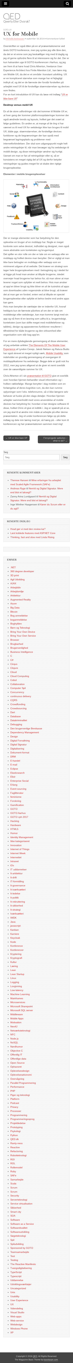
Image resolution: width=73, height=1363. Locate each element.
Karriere (14, 934)
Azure (13, 603)
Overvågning (17, 1078)
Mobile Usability (54, 353)
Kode (13, 942)
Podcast (14, 1103)
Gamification (17, 805)
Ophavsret (16, 1066)
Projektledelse (17, 1123)
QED (12, 16)
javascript (15, 925)
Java (12, 921)
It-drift (13, 877)
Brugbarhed (16, 644)
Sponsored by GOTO (21, 1248)
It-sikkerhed (16, 905)
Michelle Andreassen (15, 38)
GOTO (5, 29)
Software (15, 1219)
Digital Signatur (18, 744)
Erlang (13, 784)
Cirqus (13, 664)
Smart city (15, 1211)
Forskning (15, 801)
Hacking (14, 821)
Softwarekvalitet (18, 1227)
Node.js (14, 1038)
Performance (17, 1086)
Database (15, 716)
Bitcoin (13, 611)
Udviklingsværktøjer (20, 1284)
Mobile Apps (16, 1018)
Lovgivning (16, 986)
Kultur (13, 962)
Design (14, 736)
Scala (13, 1183)
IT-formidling (17, 881)
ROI (12, 1159)
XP (11, 1332)
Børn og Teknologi (20, 627)
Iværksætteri (17, 913)
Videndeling (16, 1308)
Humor (14, 833)
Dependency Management (24, 732)
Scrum (13, 1187)
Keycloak (15, 937)
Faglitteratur (16, 793)
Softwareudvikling (19, 1232)
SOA (12, 1215)
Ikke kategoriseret (20, 841)
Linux (13, 978)
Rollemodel (16, 1167)
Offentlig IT (16, 1054)
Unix (12, 1292)
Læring (14, 966)
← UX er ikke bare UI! (16, 438)
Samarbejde (16, 1179)
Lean (13, 970)
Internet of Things (19, 849)
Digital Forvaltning (20, 740)
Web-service (17, 1320)
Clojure (14, 668)
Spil (12, 1240)
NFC (12, 1034)
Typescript (15, 1276)
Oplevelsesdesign (19, 1070)
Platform (14, 1099)
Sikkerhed (15, 1207)
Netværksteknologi (20, 1030)
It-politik (14, 897)
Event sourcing (18, 788)
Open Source (17, 1062)
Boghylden (16, 623)
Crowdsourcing (18, 708)
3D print (14, 575)
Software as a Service (22, 1224)
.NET (13, 567)
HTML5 (14, 829)
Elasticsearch (17, 772)
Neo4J (13, 1026)
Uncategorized (18, 1288)
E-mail (13, 764)
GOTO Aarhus (18, 813)
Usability (14, 1296)
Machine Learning (20, 994)
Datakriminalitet (18, 720)
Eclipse (14, 768)
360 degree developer (22, 571)
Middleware (16, 1014)
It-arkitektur (16, 873)
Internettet (15, 857)
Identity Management (21, 837)
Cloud (13, 672)
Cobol (13, 680)
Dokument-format (19, 752)
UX (10, 29)
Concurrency (17, 692)
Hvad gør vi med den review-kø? (27, 529)
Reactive (15, 1147)
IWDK (13, 917)
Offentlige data (18, 1058)
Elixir (12, 776)
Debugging (16, 724)
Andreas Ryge (18, 488)
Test (12, 1256)
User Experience (19, 1300)
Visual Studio (17, 1312)
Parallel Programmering (23, 1083)
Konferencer (17, 950)
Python (14, 1135)
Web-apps (15, 1316)
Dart (12, 712)
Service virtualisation (21, 1203)
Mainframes (16, 998)
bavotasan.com (51, 1360)
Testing (14, 1260)
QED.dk (14, 1139)
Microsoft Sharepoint (21, 1006)
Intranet (14, 861)
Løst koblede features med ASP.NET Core (32, 533)
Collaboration (17, 684)
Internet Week (17, 853)
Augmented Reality (20, 599)
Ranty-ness (16, 1143)
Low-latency (16, 990)
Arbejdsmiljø (17, 591)
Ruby (13, 1171)
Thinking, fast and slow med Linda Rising (32, 537)
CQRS (13, 700)
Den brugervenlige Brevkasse (26, 728)
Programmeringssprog (22, 1119)
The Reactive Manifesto (23, 1264)
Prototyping (16, 1127)
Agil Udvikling (17, 579)
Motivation (15, 1022)
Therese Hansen (19, 480)
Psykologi (15, 1131)
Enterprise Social (19, 780)
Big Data (15, 607)
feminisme (15, 796)
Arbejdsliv (15, 587)
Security (14, 1195)
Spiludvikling (17, 1244)
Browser (14, 639)
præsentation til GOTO (39, 375)
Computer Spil (18, 688)
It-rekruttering (17, 901)
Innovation (16, 845)
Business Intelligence (21, 652)
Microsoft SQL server (21, 1010)
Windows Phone (19, 1328)
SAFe (13, 1175)
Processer (15, 1111)
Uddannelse (16, 1280)
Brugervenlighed (19, 647)
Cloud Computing (19, 676)
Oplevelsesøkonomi (21, 1074)
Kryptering (15, 954)
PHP (12, 1091)
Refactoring (16, 1151)
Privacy (14, 1107)
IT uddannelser (18, 869)
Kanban (14, 929)
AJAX (13, 583)
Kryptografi (16, 958)
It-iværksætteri (18, 889)
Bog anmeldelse (19, 615)
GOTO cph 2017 (19, 817)
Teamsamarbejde (19, 1252)
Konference (16, 945)
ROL (12, 1163)
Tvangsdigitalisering (21, 1268)
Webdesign (16, 1324)
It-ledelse (15, 893)
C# (11, 660)
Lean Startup (17, 974)
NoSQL (14, 1042)
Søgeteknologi (18, 1235)
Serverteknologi (18, 1199)
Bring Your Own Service (23, 635)
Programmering (18, 1115)
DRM (13, 756)
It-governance (17, 885)
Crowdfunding (17, 704)
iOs (12, 865)
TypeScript (16, 1272)
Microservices (17, 1002)
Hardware (15, 825)
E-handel (15, 760)
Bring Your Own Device (22, 631)
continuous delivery (20, 696)
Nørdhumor (16, 1046)
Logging (14, 982)
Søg (6, 452)
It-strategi (15, 909)
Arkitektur (15, 595)
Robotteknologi (18, 1155)
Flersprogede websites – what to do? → (55, 439)
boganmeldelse (18, 619)
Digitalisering (17, 748)
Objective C (16, 1050)
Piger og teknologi (20, 1095)
